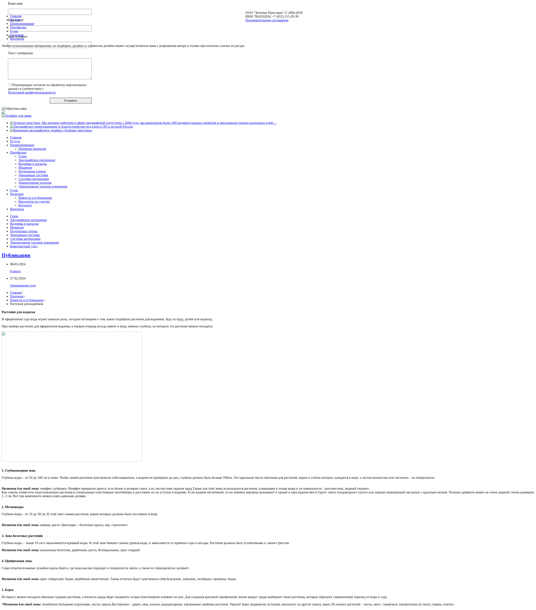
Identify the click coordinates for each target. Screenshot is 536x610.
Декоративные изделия (34, 182)
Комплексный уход (23, 246)
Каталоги (25, 205)
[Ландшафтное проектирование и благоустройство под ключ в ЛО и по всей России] (71, 126)
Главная (15, 137)
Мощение (25, 167)
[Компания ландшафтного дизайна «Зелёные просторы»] (51, 130)
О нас (14, 190)
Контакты (17, 209)
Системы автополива (33, 179)
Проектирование (22, 145)
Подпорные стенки (32, 171)
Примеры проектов (32, 149)
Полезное (17, 194)
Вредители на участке (34, 201)
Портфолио (18, 152)
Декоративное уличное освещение (42, 186)
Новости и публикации (35, 197)
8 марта (15, 271)
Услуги (15, 141)
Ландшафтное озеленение (36, 160)
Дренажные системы (33, 175)
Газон (22, 156)
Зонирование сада (23, 285)
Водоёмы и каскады (32, 164)
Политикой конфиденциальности (32, 92)
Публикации (16, 255)
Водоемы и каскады (24, 223)
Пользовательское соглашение (267, 20)
